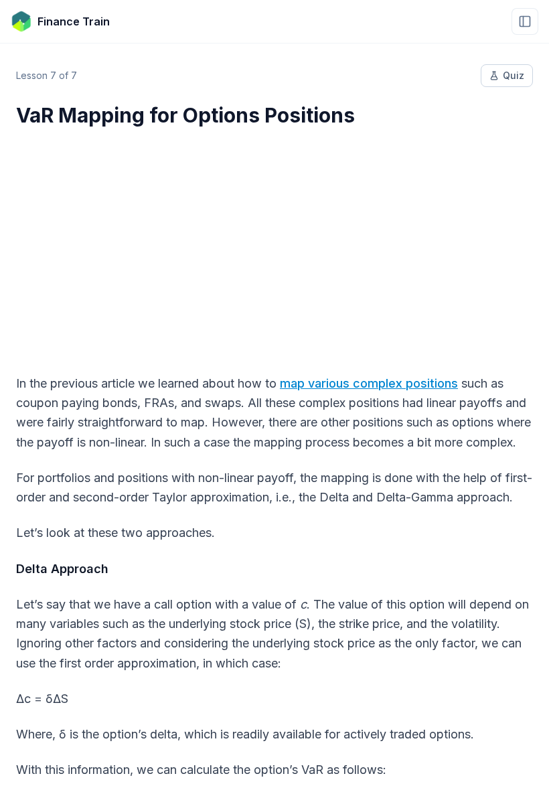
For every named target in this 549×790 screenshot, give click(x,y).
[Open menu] (525, 21)
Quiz (513, 75)
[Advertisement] (274, 242)
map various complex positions (369, 383)
